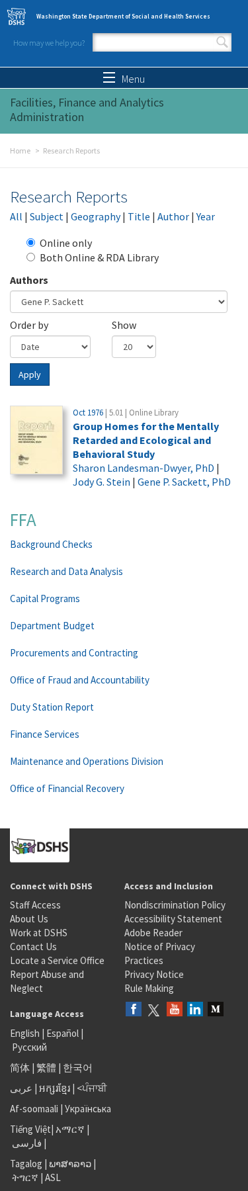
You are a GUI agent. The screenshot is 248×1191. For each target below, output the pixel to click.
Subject (46, 216)
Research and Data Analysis (66, 571)
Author (173, 216)
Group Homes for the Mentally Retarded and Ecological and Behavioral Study (146, 440)
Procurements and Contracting (74, 652)
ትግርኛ (25, 1177)
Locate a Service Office (57, 960)
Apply (30, 374)
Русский (29, 1047)
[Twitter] (154, 1010)
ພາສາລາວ (70, 1163)
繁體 (47, 1067)
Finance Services (44, 734)
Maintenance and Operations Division (86, 761)
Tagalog (26, 1163)
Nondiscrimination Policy (175, 905)
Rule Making (149, 988)
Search (222, 42)
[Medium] (215, 1010)
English (26, 1033)
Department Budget (52, 625)
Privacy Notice (154, 974)
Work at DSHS (38, 932)
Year (205, 216)
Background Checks (51, 544)
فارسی (26, 1143)
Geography (95, 216)
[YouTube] (174, 1010)
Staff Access (35, 905)
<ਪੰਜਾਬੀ (92, 1088)
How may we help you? (49, 43)
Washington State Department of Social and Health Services (123, 16)
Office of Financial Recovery (67, 788)
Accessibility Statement (173, 918)
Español (62, 1033)
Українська (88, 1108)
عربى (21, 1088)
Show (124, 324)
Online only (66, 242)
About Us (29, 918)
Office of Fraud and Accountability (79, 680)
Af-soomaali (34, 1108)
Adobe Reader (153, 932)
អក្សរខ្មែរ (54, 1088)
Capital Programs (45, 598)
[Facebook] (133, 1010)
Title (139, 216)
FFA (23, 519)
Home (20, 150)
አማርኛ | (72, 1129)
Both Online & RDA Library (99, 257)
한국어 (78, 1067)
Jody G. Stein (101, 481)
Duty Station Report (52, 707)
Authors (29, 280)
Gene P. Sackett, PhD (184, 481)
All (16, 216)
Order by (29, 324)
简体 (20, 1067)
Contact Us (33, 946)
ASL (53, 1177)
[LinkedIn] (195, 1010)
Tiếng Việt (30, 1129)
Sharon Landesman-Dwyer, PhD (143, 467)
